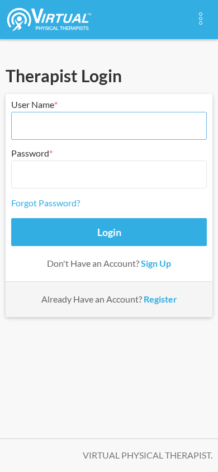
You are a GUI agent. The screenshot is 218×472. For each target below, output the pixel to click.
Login (109, 232)
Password (30, 153)
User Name (32, 104)
